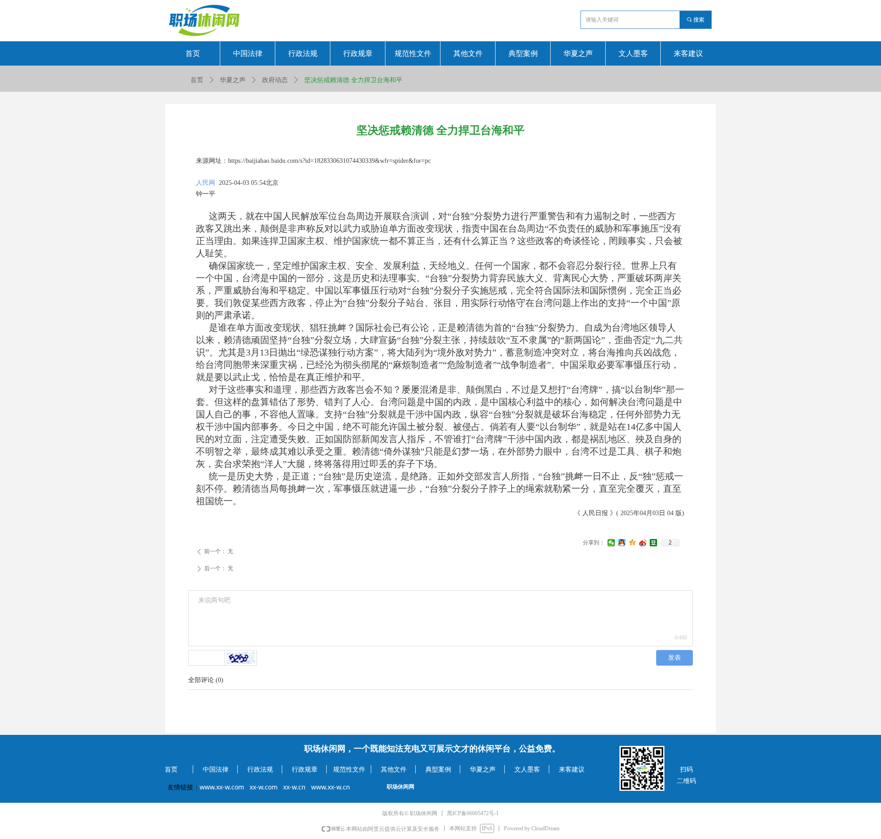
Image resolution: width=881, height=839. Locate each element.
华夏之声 (232, 80)
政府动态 (275, 80)
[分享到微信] (611, 542)
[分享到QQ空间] (632, 542)
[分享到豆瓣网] (654, 542)
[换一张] (241, 658)
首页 (196, 80)
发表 (674, 657)
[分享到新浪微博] (643, 542)
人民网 (205, 182)
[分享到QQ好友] (622, 542)
